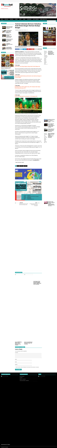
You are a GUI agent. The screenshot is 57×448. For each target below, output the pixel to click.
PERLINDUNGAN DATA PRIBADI (5, 444)
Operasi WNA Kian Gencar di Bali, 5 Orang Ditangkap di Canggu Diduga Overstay (51, 125)
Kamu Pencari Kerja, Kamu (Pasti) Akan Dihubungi (9, 27)
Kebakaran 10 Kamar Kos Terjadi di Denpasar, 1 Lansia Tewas (51, 120)
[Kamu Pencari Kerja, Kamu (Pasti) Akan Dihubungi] (4, 27)
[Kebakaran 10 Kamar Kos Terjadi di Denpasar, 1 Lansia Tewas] (46, 120)
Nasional (11, 19)
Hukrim (16, 19)
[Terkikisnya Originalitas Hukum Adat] (4, 44)
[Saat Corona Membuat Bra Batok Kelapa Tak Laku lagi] (28, 307)
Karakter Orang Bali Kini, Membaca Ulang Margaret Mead (9, 40)
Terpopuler (4, 23)
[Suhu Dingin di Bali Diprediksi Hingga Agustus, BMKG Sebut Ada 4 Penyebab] (37, 277)
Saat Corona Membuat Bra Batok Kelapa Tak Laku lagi (28, 343)
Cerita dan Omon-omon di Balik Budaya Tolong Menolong (9, 31)
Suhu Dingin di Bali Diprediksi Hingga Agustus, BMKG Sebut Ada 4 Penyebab (37, 283)
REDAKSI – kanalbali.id (23, 379)
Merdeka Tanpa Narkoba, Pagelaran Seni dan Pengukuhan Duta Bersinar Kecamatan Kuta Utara (51, 203)
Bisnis (24, 19)
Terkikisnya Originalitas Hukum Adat (9, 44)
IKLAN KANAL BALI (22, 376)
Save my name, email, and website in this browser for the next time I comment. (27, 367)
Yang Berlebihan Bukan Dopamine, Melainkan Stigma (9, 48)
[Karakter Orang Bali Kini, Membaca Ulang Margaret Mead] (4, 40)
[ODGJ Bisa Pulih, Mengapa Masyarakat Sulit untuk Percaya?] (4, 35)
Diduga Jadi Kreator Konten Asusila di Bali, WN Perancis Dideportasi (51, 130)
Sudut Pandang (36, 19)
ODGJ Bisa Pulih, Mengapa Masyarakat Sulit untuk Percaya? (9, 36)
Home (2, 19)
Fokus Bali (6, 19)
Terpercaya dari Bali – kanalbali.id (24, 380)
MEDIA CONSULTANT (43, 19)
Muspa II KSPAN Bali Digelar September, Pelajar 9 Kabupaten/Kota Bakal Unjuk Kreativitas (51, 135)
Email (16, 361)
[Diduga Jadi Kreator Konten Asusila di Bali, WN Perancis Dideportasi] (46, 130)
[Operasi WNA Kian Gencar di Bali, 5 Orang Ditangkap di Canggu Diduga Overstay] (46, 124)
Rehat (20, 19)
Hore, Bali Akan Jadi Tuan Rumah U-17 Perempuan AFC (26, 96)
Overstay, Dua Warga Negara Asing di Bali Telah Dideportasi (28, 66)
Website (16, 364)
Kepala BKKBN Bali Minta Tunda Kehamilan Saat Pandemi (18, 343)
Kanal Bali (21, 377)
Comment (16, 352)
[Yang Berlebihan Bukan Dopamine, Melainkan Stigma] (4, 48)
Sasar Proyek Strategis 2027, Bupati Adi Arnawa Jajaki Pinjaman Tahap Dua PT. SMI (51, 53)
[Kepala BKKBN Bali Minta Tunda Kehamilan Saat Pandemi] (19, 307)
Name (16, 359)
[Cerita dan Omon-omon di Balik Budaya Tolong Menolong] (4, 31)
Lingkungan (29, 19)
